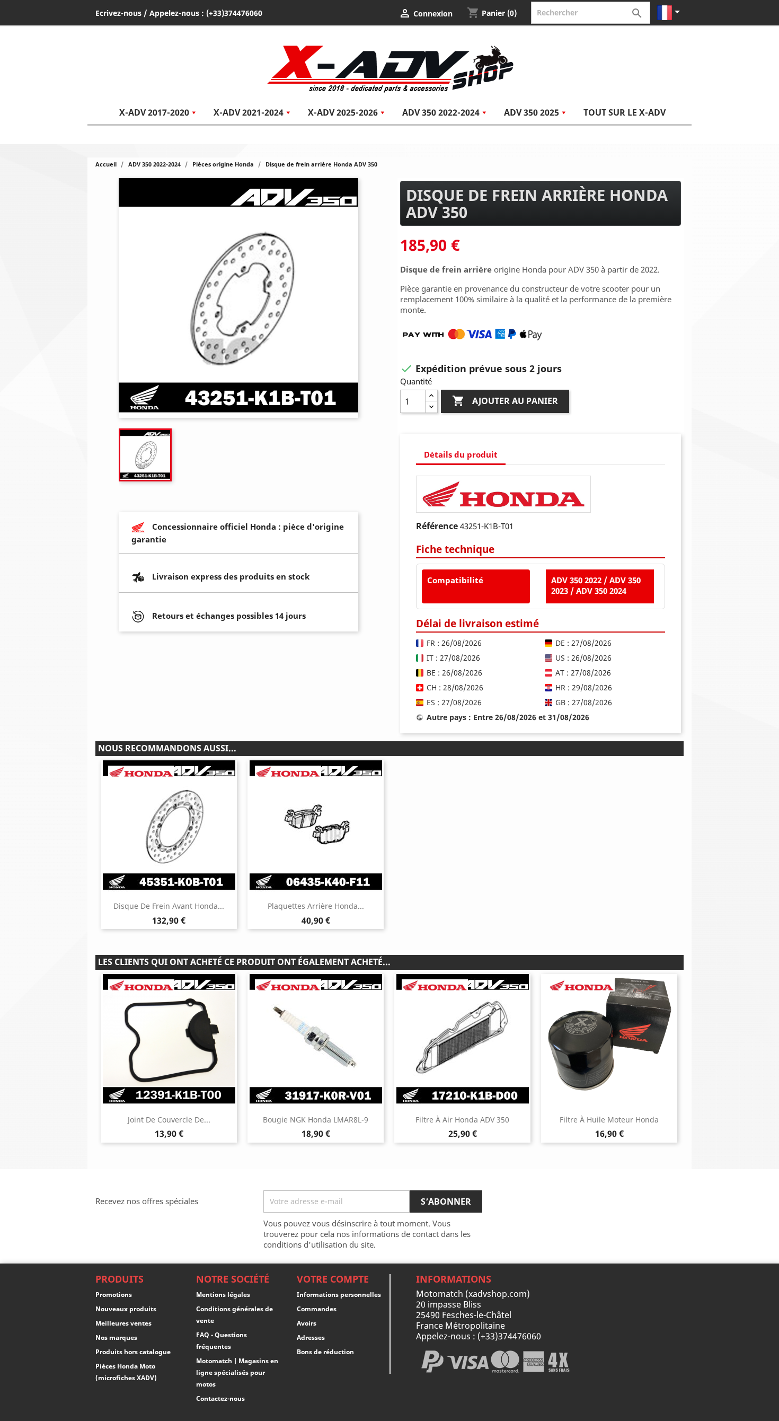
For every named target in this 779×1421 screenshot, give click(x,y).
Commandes (317, 1308)
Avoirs (306, 1323)
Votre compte (333, 1279)
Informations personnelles (339, 1294)
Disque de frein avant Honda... (168, 906)
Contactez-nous (220, 1398)
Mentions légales (223, 1294)
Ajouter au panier (505, 400)
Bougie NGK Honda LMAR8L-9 (315, 1120)
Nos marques (116, 1337)
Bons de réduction (325, 1351)
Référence (437, 526)
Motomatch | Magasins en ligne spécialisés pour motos (237, 1372)
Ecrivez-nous (118, 13)
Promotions (113, 1294)
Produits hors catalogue (133, 1351)
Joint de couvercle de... (169, 1120)
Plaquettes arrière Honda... (316, 906)
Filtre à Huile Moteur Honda (609, 1120)
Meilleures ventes (123, 1323)
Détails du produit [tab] (461, 454)
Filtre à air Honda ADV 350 (462, 1120)
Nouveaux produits (125, 1308)
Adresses (311, 1337)
